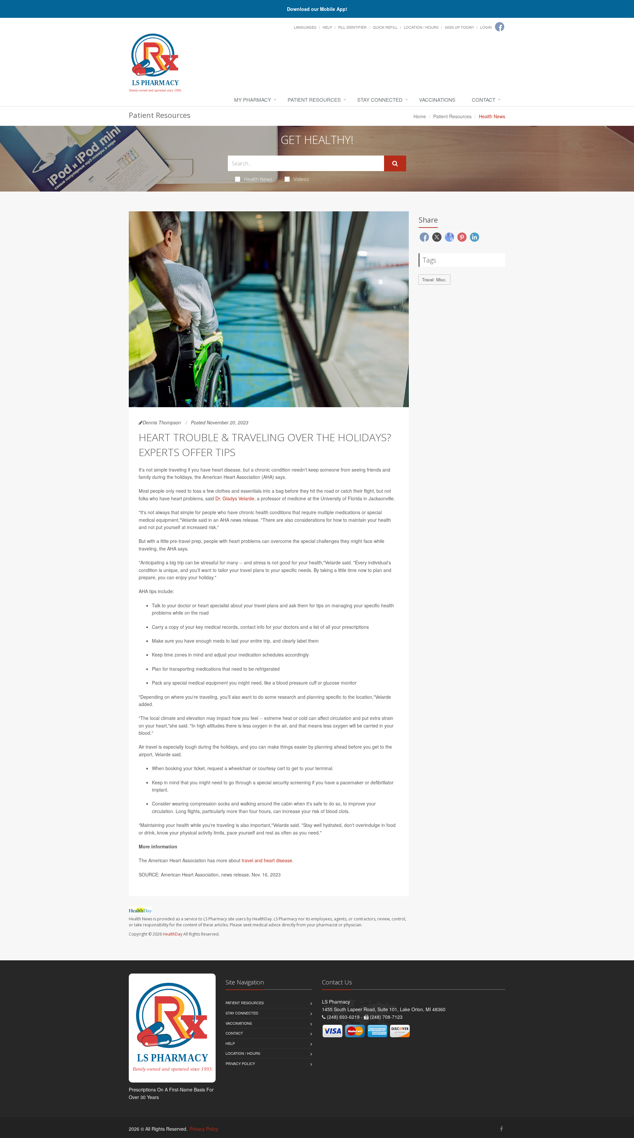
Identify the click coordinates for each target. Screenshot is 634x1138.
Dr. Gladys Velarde (234, 498)
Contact (483, 99)
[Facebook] (499, 26)
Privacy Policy (240, 1063)
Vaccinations (437, 99)
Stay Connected (380, 99)
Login (486, 27)
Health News (258, 179)
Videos (301, 179)
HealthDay (172, 934)
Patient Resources (314, 99)
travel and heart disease (267, 860)
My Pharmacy (252, 99)
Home (419, 116)
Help (327, 27)
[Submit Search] (395, 163)
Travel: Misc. (434, 279)
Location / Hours (421, 27)
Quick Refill (385, 27)
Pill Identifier (352, 27)
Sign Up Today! (459, 27)
